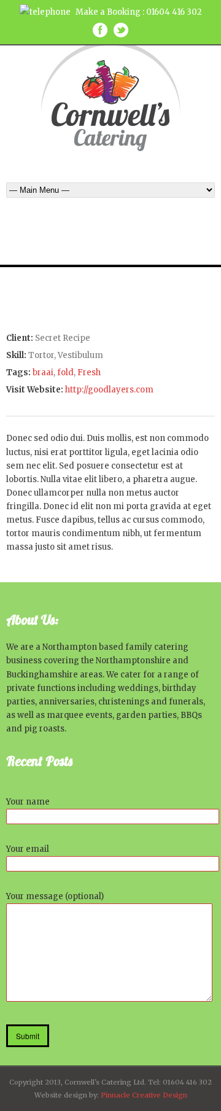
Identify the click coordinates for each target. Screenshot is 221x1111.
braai (43, 372)
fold (65, 372)
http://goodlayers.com (109, 389)
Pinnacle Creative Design (144, 1095)
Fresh (89, 372)
